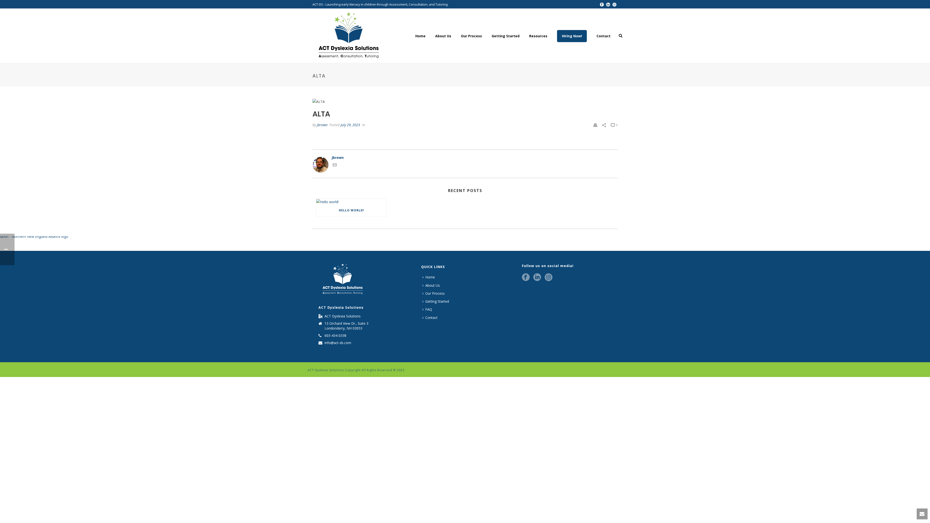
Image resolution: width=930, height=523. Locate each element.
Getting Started (505, 36)
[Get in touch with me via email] (335, 165)
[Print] (595, 125)
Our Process (471, 36)
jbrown (322, 125)
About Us (443, 36)
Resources (538, 36)
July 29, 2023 (350, 125)
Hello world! (351, 210)
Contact (604, 36)
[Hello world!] (351, 202)
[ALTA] (465, 101)
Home (420, 36)
